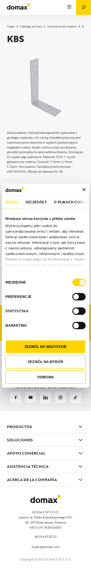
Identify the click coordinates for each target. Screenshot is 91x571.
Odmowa (45, 377)
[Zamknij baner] (84, 189)
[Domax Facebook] (15, 397)
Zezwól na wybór (45, 362)
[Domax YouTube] (30, 397)
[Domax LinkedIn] (45, 397)
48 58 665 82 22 (46, 536)
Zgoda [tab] (11, 202)
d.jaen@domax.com (46, 547)
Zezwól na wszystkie (45, 347)
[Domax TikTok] (75, 397)
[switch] (79, 296)
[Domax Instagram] (60, 397)
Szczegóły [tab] (36, 202)
